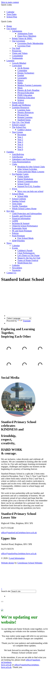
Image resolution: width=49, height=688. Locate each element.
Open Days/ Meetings (26, 36)
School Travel (23, 184)
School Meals (18, 194)
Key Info (10, 211)
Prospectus (16, 51)
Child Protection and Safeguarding (27, 213)
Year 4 (20, 144)
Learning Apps (23, 110)
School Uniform (19, 199)
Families (10, 152)
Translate (27, 321)
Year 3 (20, 142)
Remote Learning (24, 117)
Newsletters (17, 268)
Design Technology (25, 73)
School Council (18, 125)
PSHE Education (24, 95)
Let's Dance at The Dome (28, 255)
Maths (20, 83)
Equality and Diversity (21, 216)
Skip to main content (10, 2)
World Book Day (24, 263)
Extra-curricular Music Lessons (30, 171)
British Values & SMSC (22, 38)
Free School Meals (25, 238)
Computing (22, 70)
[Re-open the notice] (2, 601)
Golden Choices (24, 130)
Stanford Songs (24, 120)
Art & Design (23, 68)
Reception (21, 134)
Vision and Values (19, 53)
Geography (22, 78)
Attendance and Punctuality (24, 159)
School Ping (12, 17)
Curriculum (17, 65)
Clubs (14, 164)
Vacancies (16, 270)
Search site (5, 591)
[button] (12, 21)
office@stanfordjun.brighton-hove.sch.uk (18, 553)
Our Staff (16, 48)
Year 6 (20, 149)
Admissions (17, 31)
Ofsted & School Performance (25, 226)
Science (20, 100)
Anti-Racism (17, 157)
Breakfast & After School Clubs (31, 166)
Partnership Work (19, 228)
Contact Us (11, 273)
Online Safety (23, 176)
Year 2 (20, 139)
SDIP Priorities (18, 240)
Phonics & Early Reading (28, 90)
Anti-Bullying (18, 154)
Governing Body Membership (30, 43)
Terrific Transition (19, 206)
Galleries (16, 265)
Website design (7, 563)
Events (15, 248)
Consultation (17, 56)
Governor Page (23, 46)
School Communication (27, 181)
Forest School (18, 102)
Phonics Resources (25, 112)
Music (20, 88)
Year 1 (20, 137)
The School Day (19, 127)
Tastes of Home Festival (27, 260)
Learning (10, 60)
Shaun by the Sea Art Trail (28, 258)
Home (9, 26)
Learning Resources (20, 107)
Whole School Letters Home (24, 208)
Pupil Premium (18, 236)
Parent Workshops (25, 179)
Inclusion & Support (20, 223)
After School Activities (27, 169)
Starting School (18, 201)
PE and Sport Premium (22, 231)
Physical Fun (23, 115)
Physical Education (25, 93)
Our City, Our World (21, 122)
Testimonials (17, 58)
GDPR (15, 221)
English (20, 75)
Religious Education (26, 97)
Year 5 (20, 147)
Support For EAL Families (28, 186)
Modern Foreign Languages (29, 85)
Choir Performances (26, 253)
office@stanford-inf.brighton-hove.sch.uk (19, 532)
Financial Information (21, 218)
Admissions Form (25, 33)
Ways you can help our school (30, 191)
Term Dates (11, 14)
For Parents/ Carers (20, 174)
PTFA (14, 189)
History (20, 80)
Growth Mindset (19, 63)
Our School (11, 28)
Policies (15, 233)
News (9, 243)
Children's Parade (25, 250)
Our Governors (18, 41)
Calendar (10, 12)
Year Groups (17, 132)
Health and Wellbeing (21, 105)
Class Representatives (21, 162)
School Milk (22, 196)
